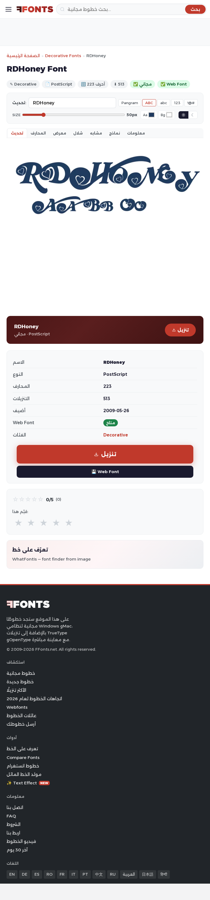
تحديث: (19, 102)
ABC (149, 103)
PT (85, 874)
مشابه (96, 133)
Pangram (129, 103)
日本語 (147, 874)
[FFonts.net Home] (34, 9)
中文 (99, 874)
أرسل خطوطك (21, 724)
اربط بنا (13, 832)
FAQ (11, 816)
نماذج (114, 133)
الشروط (14, 824)
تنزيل (183, 330)
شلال (78, 133)
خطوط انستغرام (23, 766)
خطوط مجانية (21, 673)
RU (113, 874)
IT (73, 874)
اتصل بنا (15, 807)
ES (36, 874)
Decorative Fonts (63, 55)
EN (12, 874)
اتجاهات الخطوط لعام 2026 (34, 698)
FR (62, 874)
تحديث (17, 133)
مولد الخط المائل (24, 774)
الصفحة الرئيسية (23, 55)
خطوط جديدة (20, 681)
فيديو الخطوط (21, 841)
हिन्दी (164, 874)
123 (177, 103)
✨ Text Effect (27, 782)
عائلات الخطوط (21, 715)
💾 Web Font (105, 471)
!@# (191, 103)
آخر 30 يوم (17, 849)
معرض (59, 133)
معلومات (136, 133)
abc (163, 103)
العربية (129, 874)
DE (24, 874)
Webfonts (17, 707)
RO (49, 874)
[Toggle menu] (8, 9)
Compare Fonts (23, 757)
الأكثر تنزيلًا (16, 690)
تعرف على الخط (22, 748)
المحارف (38, 133)
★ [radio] (18, 523)
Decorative (115, 435)
